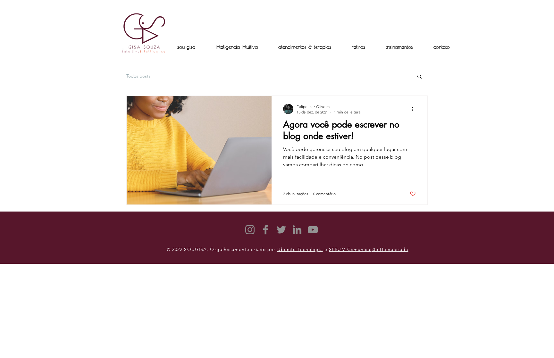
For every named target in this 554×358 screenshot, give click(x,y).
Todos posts (138, 76)
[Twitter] (281, 229)
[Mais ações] (415, 109)
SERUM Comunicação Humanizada (368, 249)
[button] (358, 47)
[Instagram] (250, 229)
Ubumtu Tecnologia (300, 249)
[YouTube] (312, 229)
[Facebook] (265, 229)
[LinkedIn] (297, 229)
